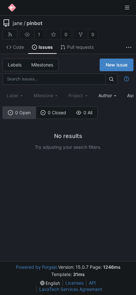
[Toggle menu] (127, 7)
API (92, 283)
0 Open (23, 112)
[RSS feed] (10, 34)
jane (17, 23)
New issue (116, 64)
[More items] (128, 47)
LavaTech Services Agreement (70, 289)
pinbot (34, 23)
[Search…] (111, 79)
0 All (87, 112)
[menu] (50, 283)
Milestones (42, 64)
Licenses (74, 283)
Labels (15, 64)
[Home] (12, 7)
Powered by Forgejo (36, 267)
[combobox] (108, 95)
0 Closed (57, 112)
